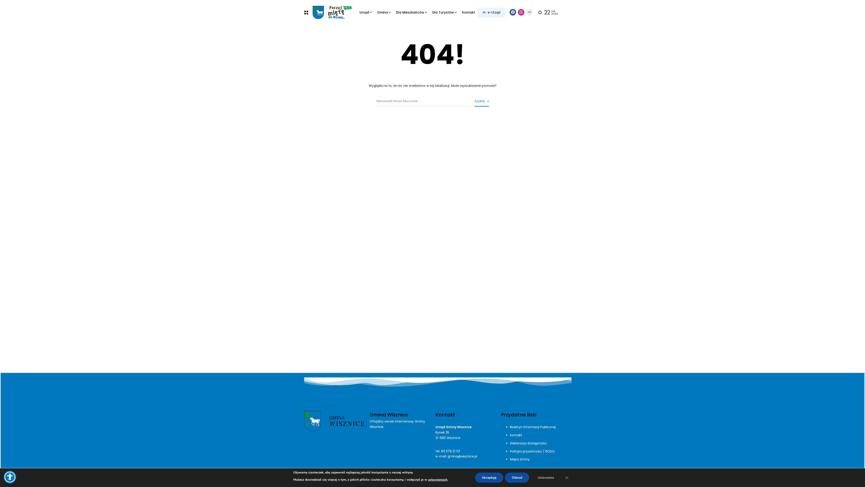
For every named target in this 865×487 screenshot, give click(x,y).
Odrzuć (517, 478)
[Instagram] (521, 12)
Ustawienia (546, 478)
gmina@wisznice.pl (462, 456)
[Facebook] (513, 12)
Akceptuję (489, 478)
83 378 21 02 (450, 451)
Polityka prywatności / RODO (532, 451)
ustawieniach (437, 480)
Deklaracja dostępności (528, 443)
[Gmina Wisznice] (332, 12)
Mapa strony (520, 459)
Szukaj (479, 101)
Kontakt (516, 435)
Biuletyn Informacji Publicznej (533, 427)
